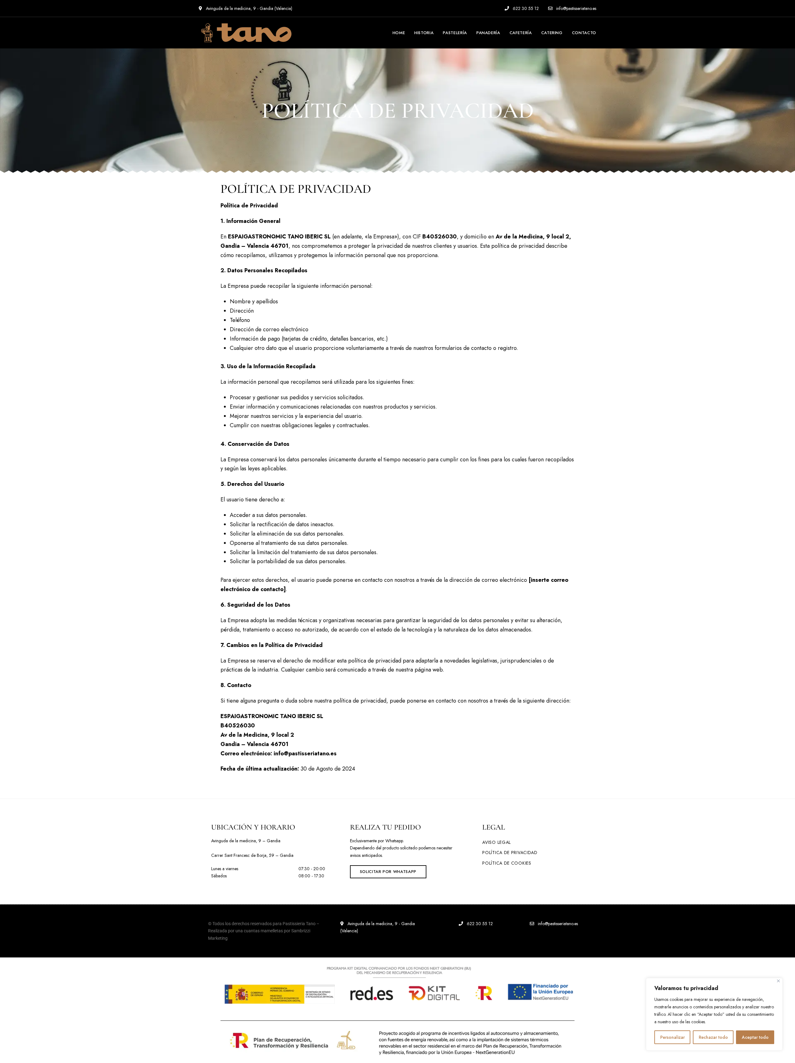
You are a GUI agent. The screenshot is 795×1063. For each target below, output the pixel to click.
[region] (714, 1014)
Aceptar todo (755, 1037)
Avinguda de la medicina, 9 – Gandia (245, 841)
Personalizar (672, 1037)
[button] (388, 871)
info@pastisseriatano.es (575, 8)
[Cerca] (778, 980)
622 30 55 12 (525, 8)
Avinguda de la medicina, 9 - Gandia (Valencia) (248, 8)
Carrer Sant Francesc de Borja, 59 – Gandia (252, 855)
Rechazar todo (713, 1037)
